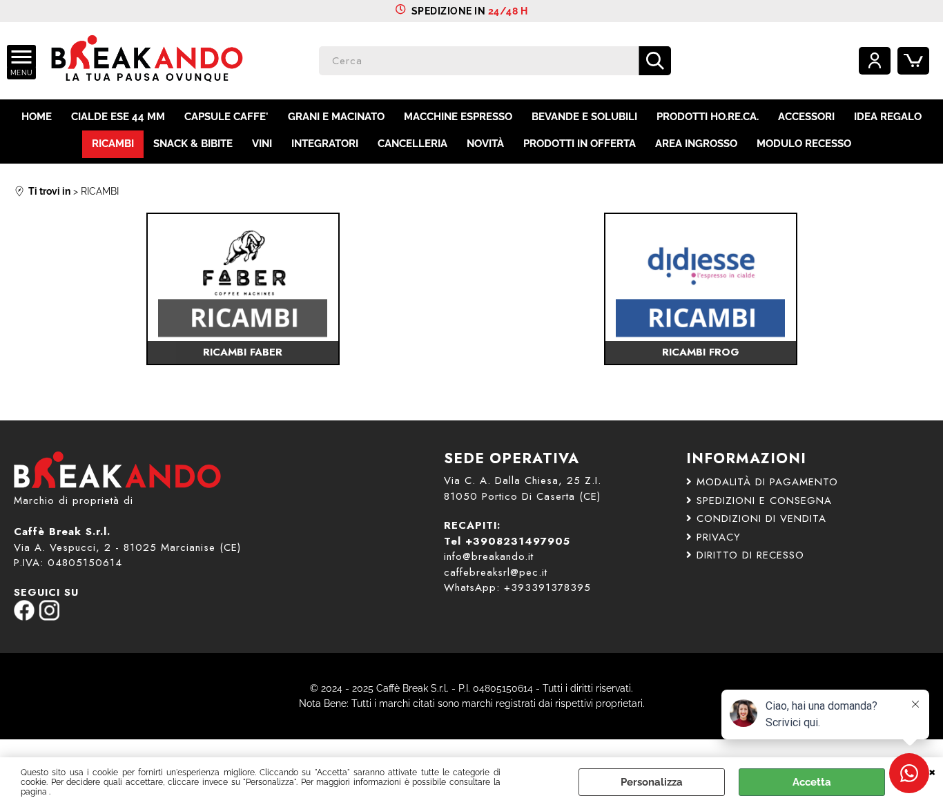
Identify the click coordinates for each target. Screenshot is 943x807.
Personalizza (652, 782)
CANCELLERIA (412, 143)
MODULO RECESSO (804, 143)
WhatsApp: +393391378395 (517, 587)
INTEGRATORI (324, 143)
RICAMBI (113, 143)
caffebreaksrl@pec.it (495, 572)
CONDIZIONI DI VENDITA (761, 518)
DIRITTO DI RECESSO (750, 555)
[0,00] (913, 61)
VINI (262, 143)
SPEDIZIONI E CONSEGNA (764, 500)
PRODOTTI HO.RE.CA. (708, 116)
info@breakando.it (489, 556)
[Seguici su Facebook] (24, 617)
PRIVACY (719, 537)
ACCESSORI (806, 116)
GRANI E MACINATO (336, 116)
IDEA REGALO (888, 116)
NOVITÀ (485, 143)
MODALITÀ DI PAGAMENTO (767, 481)
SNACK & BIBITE (193, 143)
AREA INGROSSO (696, 143)
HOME (36, 116)
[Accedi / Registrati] (875, 61)
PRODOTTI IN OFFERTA (579, 143)
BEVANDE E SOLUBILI (584, 116)
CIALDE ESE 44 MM (118, 116)
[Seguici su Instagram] (49, 617)
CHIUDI (932, 771)
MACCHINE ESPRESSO (458, 116)
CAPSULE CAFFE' (226, 116)
